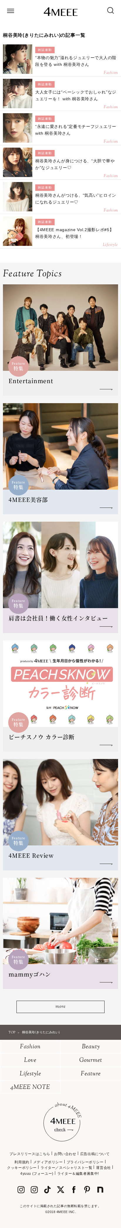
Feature (91, 1074)
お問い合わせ (65, 1154)
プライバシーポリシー (85, 1162)
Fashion (30, 1047)
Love (30, 1060)
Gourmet (90, 1060)
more (60, 1006)
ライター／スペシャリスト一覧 (66, 1168)
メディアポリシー (48, 1162)
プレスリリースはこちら (29, 1154)
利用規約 (21, 1162)
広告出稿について (95, 1154)
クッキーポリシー (22, 1168)
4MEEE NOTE (30, 1087)
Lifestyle (30, 1074)
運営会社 (103, 1168)
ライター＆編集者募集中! (78, 1174)
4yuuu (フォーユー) (36, 1174)
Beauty (91, 1047)
